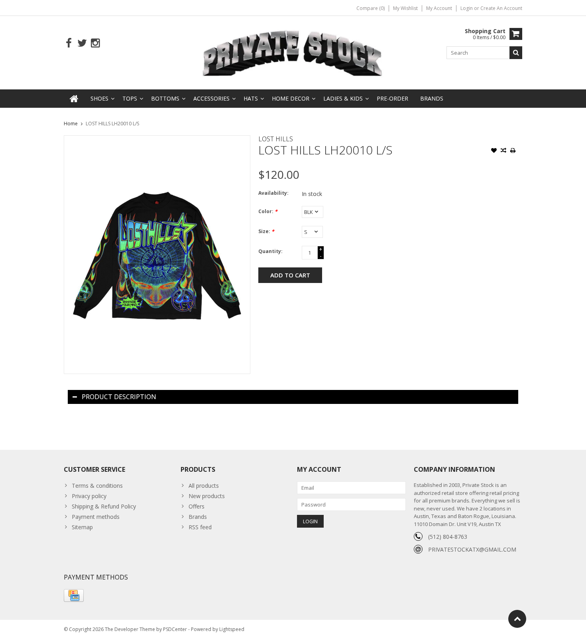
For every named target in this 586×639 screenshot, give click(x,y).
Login (467, 8)
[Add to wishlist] (494, 151)
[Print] (513, 151)
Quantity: (270, 251)
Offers (197, 506)
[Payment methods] (74, 595)
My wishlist (405, 8)
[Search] (515, 52)
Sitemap (82, 527)
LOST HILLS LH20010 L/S (112, 123)
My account (439, 8)
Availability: (273, 193)
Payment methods (96, 516)
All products (204, 485)
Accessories (211, 98)
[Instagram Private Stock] (95, 43)
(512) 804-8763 (447, 536)
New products (207, 496)
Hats (251, 98)
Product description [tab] (119, 396)
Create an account (501, 8)
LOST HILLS (275, 139)
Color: (267, 211)
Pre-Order (392, 98)
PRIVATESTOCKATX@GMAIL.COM (472, 549)
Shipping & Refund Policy (104, 506)
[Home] (74, 98)
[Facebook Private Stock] (69, 43)
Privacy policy (89, 496)
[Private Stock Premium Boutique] (293, 52)
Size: (266, 231)
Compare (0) (370, 8)
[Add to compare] (503, 151)
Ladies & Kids (343, 98)
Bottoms (165, 98)
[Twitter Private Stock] (82, 43)
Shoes (99, 98)
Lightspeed (231, 629)
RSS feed (200, 527)
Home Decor (290, 98)
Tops (129, 98)
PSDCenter (175, 629)
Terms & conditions (97, 485)
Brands (431, 98)
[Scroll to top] (517, 619)
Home (71, 123)
